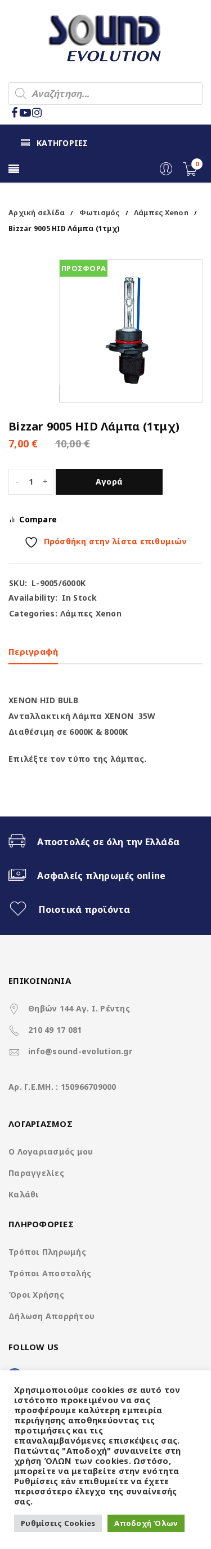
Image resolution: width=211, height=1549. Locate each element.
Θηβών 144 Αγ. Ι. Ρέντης (79, 1008)
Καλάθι (23, 1194)
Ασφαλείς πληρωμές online (101, 875)
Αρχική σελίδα (36, 213)
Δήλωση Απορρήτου (51, 1316)
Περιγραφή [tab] (33, 651)
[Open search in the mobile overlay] (105, 93)
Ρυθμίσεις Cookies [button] (58, 1523)
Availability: (32, 598)
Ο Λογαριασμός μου (50, 1151)
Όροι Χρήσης (36, 1294)
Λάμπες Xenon (161, 213)
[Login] (166, 172)
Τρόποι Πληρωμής (47, 1251)
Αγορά (109, 481)
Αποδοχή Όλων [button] (146, 1523)
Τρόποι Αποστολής (49, 1273)
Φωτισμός (99, 213)
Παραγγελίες (36, 1173)
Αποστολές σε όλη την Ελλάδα (108, 842)
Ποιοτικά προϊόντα (84, 909)
